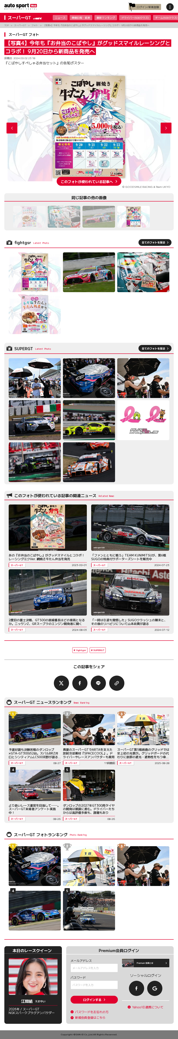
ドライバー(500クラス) (135, 17)
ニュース (60, 17)
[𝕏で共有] (61, 683)
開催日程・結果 (81, 17)
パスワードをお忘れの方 (92, 1012)
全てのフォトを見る (153, 242)
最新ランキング (106, 17)
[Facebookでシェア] (79, 683)
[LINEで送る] (98, 683)
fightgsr (81, 650)
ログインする (92, 999)
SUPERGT (98, 650)
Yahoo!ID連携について (147, 1007)
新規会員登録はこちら (90, 1017)
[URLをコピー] (116, 683)
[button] (166, 128)
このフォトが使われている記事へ (87, 181)
